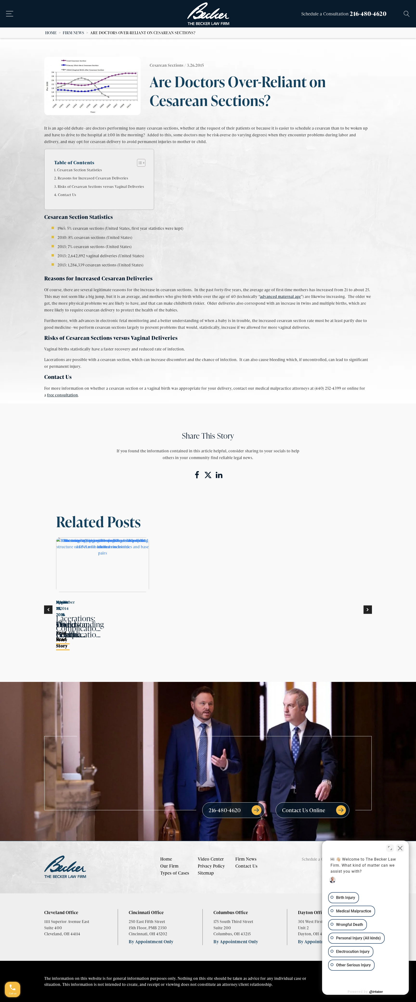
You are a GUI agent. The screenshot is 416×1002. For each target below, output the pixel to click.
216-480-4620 (368, 14)
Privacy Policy (211, 866)
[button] (48, 610)
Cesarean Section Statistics (79, 169)
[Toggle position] (390, 848)
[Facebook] (197, 475)
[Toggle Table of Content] (138, 163)
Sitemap (206, 873)
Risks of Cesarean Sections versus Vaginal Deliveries (101, 186)
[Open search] (406, 14)
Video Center (211, 859)
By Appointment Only (151, 941)
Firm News (73, 32)
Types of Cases (174, 873)
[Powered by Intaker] (376, 991)
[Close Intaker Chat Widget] (400, 848)
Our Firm (169, 866)
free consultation (62, 394)
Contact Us (67, 194)
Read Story (62, 642)
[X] (208, 475)
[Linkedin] (219, 475)
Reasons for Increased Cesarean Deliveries (93, 178)
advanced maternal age (280, 296)
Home (51, 32)
